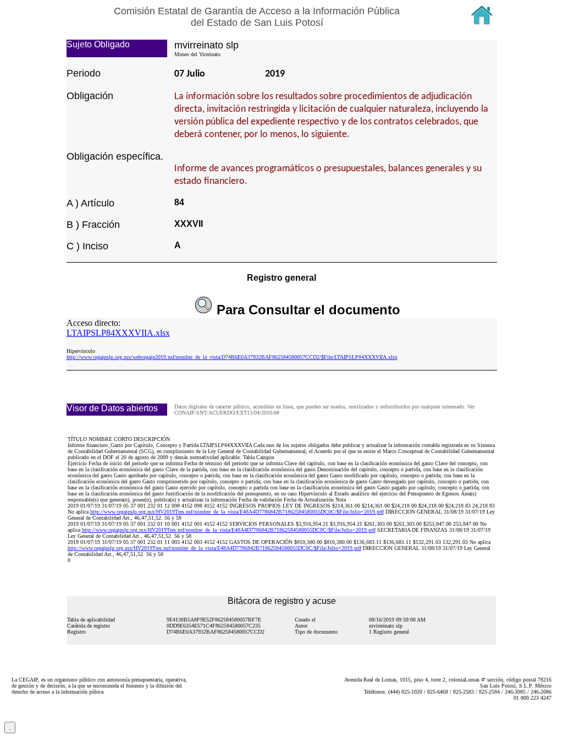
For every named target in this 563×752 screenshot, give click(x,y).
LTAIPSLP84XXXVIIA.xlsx (118, 332)
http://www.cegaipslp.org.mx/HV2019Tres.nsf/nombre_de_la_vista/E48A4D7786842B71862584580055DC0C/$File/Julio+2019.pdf (237, 512)
